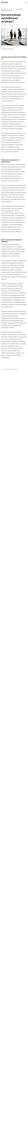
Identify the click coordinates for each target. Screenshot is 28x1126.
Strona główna (5, 9)
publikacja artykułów (7, 49)
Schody (4, 2)
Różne (12, 9)
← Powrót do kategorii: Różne (9, 369)
